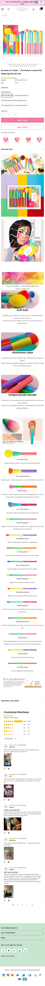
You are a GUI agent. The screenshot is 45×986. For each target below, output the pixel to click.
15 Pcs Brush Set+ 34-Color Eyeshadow (15, 105)
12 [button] (29, 64)
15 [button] (35, 64)
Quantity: (4, 111)
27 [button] (30, 65)
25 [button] (26, 65)
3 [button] (11, 64)
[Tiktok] (25, 950)
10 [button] (25, 64)
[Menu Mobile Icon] (2, 9)
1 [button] (6, 64)
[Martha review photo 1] (7, 759)
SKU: (2, 83)
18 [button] (12, 65)
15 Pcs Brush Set (7, 95)
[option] (22, 39)
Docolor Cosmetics (13, 286)
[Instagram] (14, 950)
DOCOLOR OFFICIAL (21, 80)
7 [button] (19, 64)
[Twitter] (9, 950)
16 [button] (38, 64)
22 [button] (20, 65)
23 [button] (22, 65)
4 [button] (13, 64)
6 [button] (17, 64)
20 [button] (16, 65)
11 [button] (27, 64)
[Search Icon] (9, 9)
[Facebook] (3, 950)
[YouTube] (20, 950)
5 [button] (15, 64)
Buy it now (22, 127)
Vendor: (3, 80)
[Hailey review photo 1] (9, 891)
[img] (13, 745)
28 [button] (32, 65)
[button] (5, 78)
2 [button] (9, 64)
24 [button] (24, 65)
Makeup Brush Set (32, 286)
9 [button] (23, 64)
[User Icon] (33, 9)
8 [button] (21, 64)
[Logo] (22, 9)
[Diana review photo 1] (12, 823)
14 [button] (33, 64)
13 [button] (31, 64)
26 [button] (28, 65)
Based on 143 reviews (11, 718)
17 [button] (10, 65)
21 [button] (18, 65)
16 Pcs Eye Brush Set (21, 95)
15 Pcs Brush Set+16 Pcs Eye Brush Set (14, 100)
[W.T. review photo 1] (9, 791)
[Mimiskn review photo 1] (9, 853)
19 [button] (14, 65)
